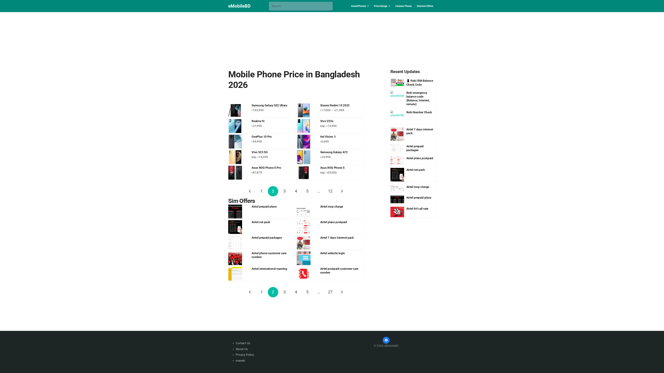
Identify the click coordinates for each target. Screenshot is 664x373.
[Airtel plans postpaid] (307, 227)
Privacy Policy (245, 354)
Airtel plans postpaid (333, 222)
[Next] (342, 191)
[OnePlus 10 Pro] (238, 142)
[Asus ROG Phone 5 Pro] (238, 173)
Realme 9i (258, 121)
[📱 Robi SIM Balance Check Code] (397, 82)
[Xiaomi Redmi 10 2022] (307, 110)
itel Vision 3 (328, 136)
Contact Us (243, 343)
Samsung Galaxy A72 (334, 152)
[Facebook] (386, 340)
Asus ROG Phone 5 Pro (266, 167)
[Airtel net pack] (238, 227)
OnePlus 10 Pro (262, 136)
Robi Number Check (419, 112)
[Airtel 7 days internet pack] (307, 243)
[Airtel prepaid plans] (238, 211)
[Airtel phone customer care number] (238, 258)
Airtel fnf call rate (417, 208)
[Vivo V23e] (307, 126)
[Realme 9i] (238, 126)
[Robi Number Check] (397, 117)
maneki (240, 360)
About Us (242, 349)
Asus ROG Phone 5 (332, 167)
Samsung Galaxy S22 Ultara (269, 105)
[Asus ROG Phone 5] (307, 173)
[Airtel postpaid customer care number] (307, 274)
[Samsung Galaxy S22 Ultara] (238, 110)
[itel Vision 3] (307, 142)
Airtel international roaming (269, 268)
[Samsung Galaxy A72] (307, 157)
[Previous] (250, 191)
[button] (367, 6)
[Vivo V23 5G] (238, 157)
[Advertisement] (332, 37)
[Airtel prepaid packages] (238, 243)
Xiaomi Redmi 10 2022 (335, 105)
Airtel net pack (261, 222)
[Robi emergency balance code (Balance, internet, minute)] (397, 97)
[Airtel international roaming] (238, 274)
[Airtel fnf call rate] (397, 212)
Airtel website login (332, 253)
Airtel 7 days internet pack (337, 237)
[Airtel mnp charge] (307, 211)
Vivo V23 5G (260, 152)
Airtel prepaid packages (267, 237)
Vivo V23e (326, 121)
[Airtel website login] (307, 258)
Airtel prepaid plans (264, 206)
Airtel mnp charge (331, 206)
